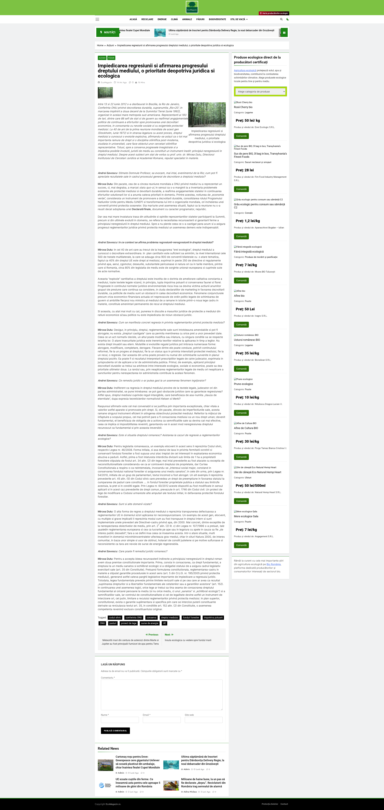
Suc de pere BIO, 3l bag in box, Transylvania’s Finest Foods (260, 155)
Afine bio (239, 295)
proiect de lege (128, 623)
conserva (151, 617)
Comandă (241, 136)
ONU (102, 623)
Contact (284, 804)
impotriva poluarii (213, 617)
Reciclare (147, 19)
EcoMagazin (106, 82)
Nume (105, 715)
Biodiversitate (217, 19)
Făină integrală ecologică (249, 251)
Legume (249, 112)
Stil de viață (237, 19)
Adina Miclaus (190, 791)
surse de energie (149, 623)
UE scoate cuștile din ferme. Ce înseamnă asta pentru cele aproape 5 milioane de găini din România (138, 783)
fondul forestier (191, 617)
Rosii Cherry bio (243, 107)
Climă (174, 19)
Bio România (274, 564)
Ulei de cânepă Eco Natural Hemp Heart (257, 472)
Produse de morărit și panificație (261, 257)
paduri (113, 623)
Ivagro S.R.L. (261, 316)
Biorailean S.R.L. (263, 360)
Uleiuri (248, 477)
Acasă (133, 19)
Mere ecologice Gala (246, 516)
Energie (162, 19)
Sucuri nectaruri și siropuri (258, 162)
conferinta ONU (134, 617)
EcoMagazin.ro (113, 804)
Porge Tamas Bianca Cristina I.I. (271, 448)
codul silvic (115, 617)
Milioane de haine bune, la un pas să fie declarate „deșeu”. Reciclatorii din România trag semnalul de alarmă (203, 783)
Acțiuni (102, 58)
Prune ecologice (243, 383)
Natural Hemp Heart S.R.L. (268, 492)
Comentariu (108, 677)
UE (164, 623)
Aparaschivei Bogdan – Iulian (269, 227)
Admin (121, 772)
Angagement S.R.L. (264, 536)
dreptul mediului (169, 617)
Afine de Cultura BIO (246, 428)
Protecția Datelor (270, 804)
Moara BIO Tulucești (265, 271)
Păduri (200, 19)
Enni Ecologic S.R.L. (265, 127)
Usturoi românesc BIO (247, 339)
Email (146, 715)
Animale (187, 19)
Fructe (248, 301)
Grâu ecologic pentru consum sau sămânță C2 (259, 206)
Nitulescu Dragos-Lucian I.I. (268, 404)
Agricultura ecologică (245, 70)
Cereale (249, 213)
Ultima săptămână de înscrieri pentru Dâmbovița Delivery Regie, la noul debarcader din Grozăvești (187, 30)
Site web (189, 715)
